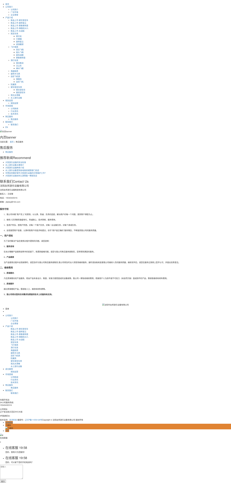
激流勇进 (20, 63)
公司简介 (9, 6)
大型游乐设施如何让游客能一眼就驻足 (21, 175)
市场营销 (9, 105)
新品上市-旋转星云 (18, 22)
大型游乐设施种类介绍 (14, 167)
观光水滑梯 (15, 95)
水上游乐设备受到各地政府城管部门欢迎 (22, 170)
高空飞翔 (20, 49)
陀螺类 (13, 84)
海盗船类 (14, 71)
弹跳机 (19, 79)
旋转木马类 (15, 73)
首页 (7, 4)
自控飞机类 (15, 76)
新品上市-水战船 (17, 30)
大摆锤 (19, 38)
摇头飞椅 (20, 52)
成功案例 (9, 369)
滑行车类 (14, 60)
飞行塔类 (14, 46)
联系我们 (9, 121)
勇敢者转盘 (20, 57)
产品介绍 (9, 17)
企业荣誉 (14, 14)
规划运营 (9, 100)
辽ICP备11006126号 (33, 419)
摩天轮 (19, 36)
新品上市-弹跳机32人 (19, 28)
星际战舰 (20, 55)
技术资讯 (14, 113)
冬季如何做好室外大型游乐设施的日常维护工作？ (26, 173)
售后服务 (9, 116)
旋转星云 (20, 41)
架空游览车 (20, 89)
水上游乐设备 (16, 97)
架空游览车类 (16, 87)
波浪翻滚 (20, 44)
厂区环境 (14, 12)
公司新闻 (14, 108)
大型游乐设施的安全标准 (15, 162)
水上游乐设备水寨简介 (14, 164)
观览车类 (14, 33)
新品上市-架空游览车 (19, 20)
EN (6, 127)
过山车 (19, 65)
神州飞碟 (20, 68)
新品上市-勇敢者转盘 (19, 25)
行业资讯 (14, 111)
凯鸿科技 (13, 419)
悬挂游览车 (20, 92)
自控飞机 (20, 81)
